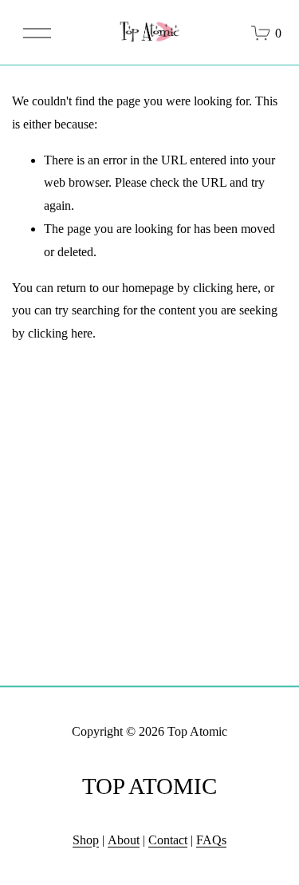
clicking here (225, 287)
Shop (86, 840)
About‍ (124, 840)
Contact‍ (167, 840)
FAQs (211, 840)
